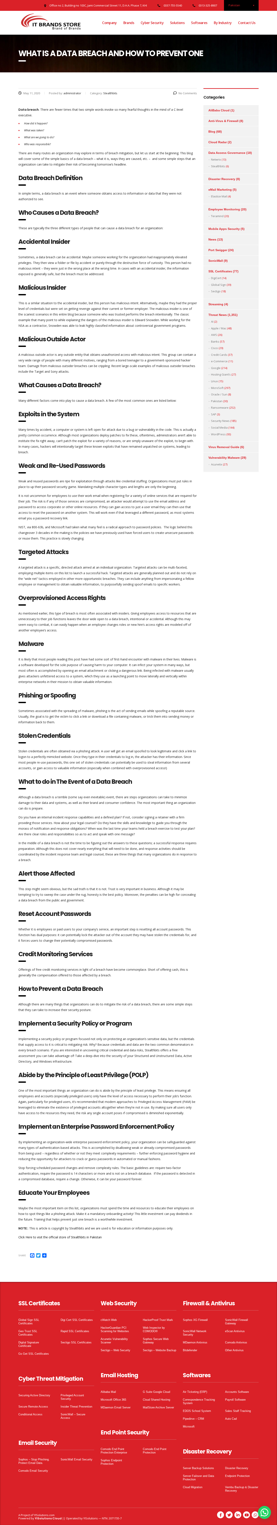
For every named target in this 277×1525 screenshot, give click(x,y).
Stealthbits (218, 166)
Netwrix (216, 159)
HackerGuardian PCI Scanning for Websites (115, 1329)
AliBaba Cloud (219, 110)
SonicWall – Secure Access (73, 1416)
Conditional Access (30, 1414)
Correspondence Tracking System (199, 1401)
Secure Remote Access (33, 1406)
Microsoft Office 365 (113, 1399)
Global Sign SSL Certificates (28, 1321)
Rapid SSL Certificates (75, 1331)
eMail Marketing (220, 189)
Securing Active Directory (34, 1395)
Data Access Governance (226, 152)
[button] (264, 1512)
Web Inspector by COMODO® (154, 1329)
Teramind (217, 216)
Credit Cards (219, 355)
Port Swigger (217, 250)
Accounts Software (237, 1391)
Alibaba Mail (108, 1391)
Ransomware (220, 408)
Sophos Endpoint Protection (111, 1462)
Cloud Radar (217, 142)
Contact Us (246, 22)
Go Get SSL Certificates (33, 1353)
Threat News (217, 315)
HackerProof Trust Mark (158, 1320)
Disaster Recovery (221, 179)
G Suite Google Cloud (156, 1391)
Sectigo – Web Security (115, 1350)
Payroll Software (235, 1399)
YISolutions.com (44, 1515)
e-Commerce (219, 361)
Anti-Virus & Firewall (223, 121)
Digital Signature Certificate (28, 1344)
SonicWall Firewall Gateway (236, 1321)
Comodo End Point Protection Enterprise (114, 1450)
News (212, 239)
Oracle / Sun (219, 394)
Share (22, 1255)
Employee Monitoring (224, 209)
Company (109, 22)
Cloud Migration (192, 1487)
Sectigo (216, 291)
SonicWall (215, 260)
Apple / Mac (218, 328)
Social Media (219, 427)
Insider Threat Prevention (76, 1406)
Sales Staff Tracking (238, 1411)
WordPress (218, 434)
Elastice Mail (219, 196)
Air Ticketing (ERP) (195, 1391)
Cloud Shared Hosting (156, 1399)
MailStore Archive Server (158, 1407)
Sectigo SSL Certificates (76, 1342)
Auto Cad (231, 1418)
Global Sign (218, 285)
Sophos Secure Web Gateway (156, 1340)
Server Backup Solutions (198, 1468)
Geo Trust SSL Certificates (27, 1333)
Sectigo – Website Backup (159, 1350)
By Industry (223, 22)
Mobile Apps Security (224, 229)
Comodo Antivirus (236, 1342)
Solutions (177, 22)
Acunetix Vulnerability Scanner (114, 1340)
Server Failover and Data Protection (198, 1477)
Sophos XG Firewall (195, 1320)
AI (212, 322)
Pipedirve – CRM (193, 1418)
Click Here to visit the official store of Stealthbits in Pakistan (60, 1237)
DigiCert (216, 278)
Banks (215, 341)
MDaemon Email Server (115, 1407)
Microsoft (189, 1426)
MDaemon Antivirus (195, 1342)
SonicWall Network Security (194, 1333)
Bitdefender (190, 1350)
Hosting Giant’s (221, 374)
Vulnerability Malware (224, 457)
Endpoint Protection (237, 1476)
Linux (214, 381)
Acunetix (216, 464)
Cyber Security (152, 22)
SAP (213, 414)
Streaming (215, 304)
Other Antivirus (234, 1350)
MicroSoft (217, 388)
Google (216, 368)
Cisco (214, 348)
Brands (128, 22)
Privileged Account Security (72, 1397)
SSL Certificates (220, 271)
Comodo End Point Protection (154, 1450)
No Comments (188, 93)
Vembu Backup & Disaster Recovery (241, 1489)
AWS (214, 335)
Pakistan (216, 401)
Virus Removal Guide (223, 447)
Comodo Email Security (33, 1470)
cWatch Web (109, 1320)
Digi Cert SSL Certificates (77, 1320)
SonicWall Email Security (76, 1459)
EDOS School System (197, 1411)
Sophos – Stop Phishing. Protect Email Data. (34, 1461)
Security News (220, 421)
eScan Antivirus (235, 1331)
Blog (211, 131)
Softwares (199, 22)
